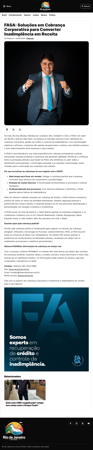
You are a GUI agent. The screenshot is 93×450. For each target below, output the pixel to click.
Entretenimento (15, 15)
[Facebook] (7, 129)
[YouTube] (88, 423)
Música (44, 15)
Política (52, 15)
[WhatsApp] (20, 129)
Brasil (4, 15)
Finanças (30, 38)
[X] (13, 129)
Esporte (27, 15)
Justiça (36, 15)
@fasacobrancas (25, 275)
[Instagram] (76, 423)
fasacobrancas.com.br (19, 269)
